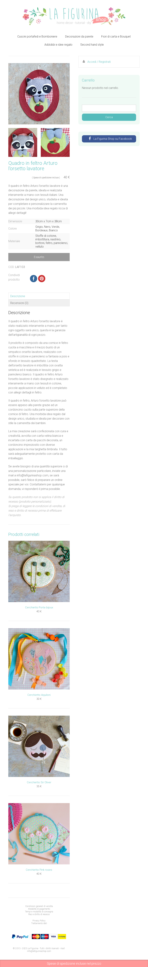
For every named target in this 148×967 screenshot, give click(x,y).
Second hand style (92, 44)
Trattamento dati (39, 923)
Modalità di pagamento (39, 909)
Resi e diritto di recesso (39, 914)
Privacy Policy (38, 920)
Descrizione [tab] (17, 296)
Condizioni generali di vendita (39, 906)
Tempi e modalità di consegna (39, 911)
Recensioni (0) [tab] (19, 303)
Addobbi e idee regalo (58, 44)
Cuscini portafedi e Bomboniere (37, 36)
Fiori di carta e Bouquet (116, 36)
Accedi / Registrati (99, 61)
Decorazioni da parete (79, 36)
